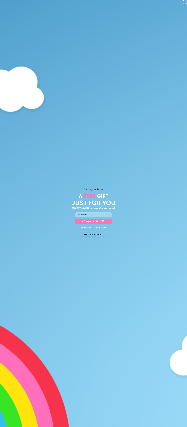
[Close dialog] (185, 2)
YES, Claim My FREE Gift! (93, 221)
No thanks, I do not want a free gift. (93, 227)
